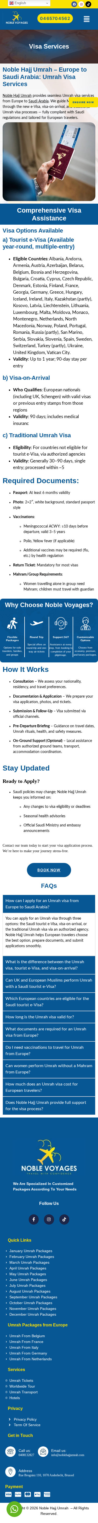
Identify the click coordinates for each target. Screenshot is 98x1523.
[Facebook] (74, 4)
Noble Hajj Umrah (17, 96)
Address (25, 1471)
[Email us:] (43, 1451)
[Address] (10, 1472)
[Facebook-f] (34, 1219)
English (20, 3)
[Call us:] (10, 1451)
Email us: (58, 1450)
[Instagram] (81, 4)
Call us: (25, 1450)
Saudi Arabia (38, 101)
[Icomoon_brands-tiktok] (88, 4)
